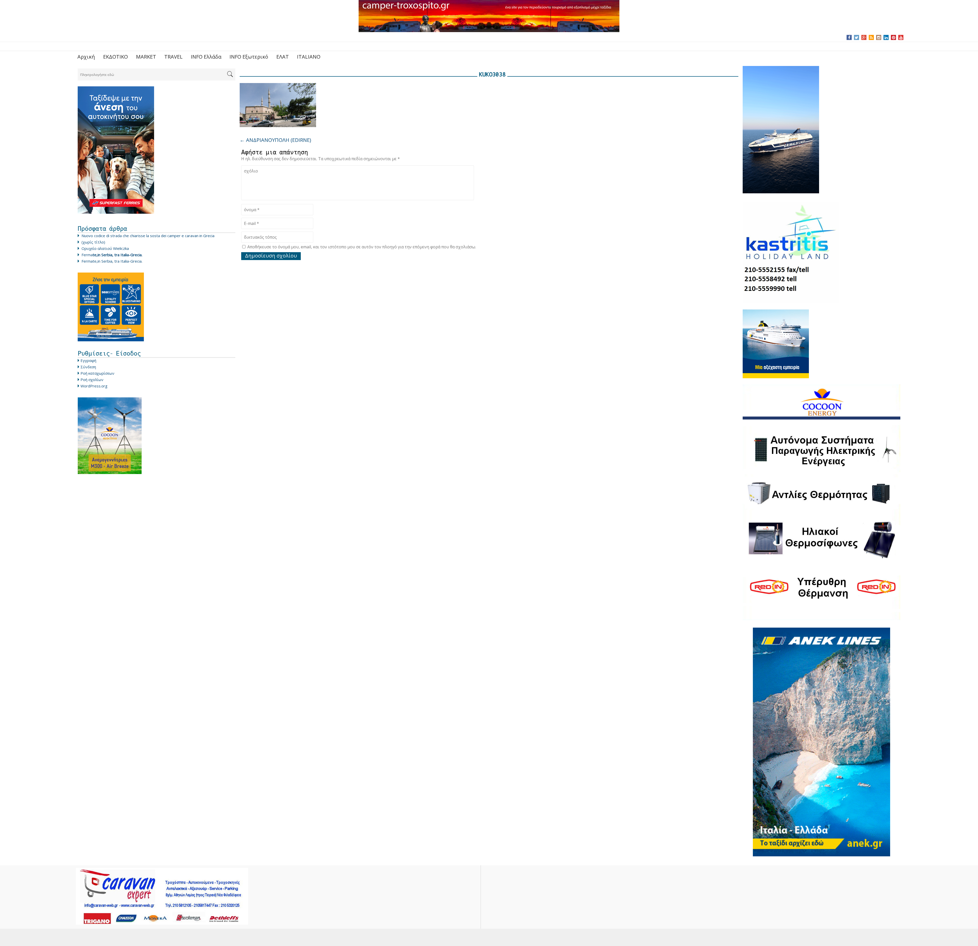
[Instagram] (878, 37)
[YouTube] (901, 37)
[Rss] (871, 37)
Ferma (112, 254)
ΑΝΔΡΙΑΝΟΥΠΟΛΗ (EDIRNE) (275, 140)
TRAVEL (173, 56)
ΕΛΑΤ (282, 56)
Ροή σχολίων (91, 379)
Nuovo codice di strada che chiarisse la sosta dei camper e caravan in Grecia (148, 235)
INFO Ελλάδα (206, 56)
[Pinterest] (893, 37)
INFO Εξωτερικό (248, 56)
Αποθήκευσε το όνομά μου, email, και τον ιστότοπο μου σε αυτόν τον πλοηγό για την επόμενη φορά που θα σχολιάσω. (361, 247)
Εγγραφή (88, 360)
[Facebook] (849, 37)
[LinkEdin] (886, 37)
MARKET (146, 56)
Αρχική (86, 56)
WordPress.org (93, 385)
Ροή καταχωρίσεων (97, 373)
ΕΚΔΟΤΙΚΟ (115, 56)
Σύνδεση (88, 366)
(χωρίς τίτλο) (93, 242)
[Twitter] (856, 37)
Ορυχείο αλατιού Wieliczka (105, 248)
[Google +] (864, 37)
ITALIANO (308, 56)
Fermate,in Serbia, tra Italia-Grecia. (112, 261)
